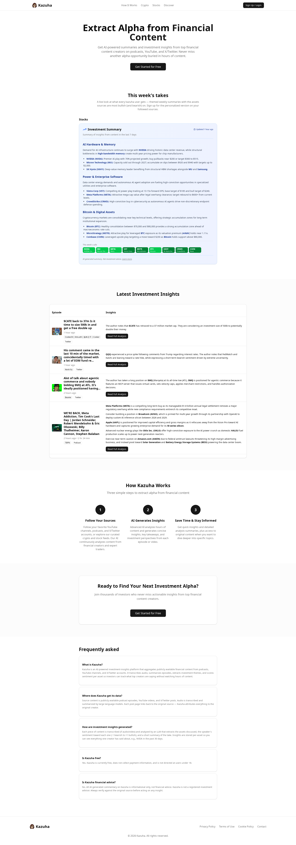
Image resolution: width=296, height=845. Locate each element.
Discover (169, 5)
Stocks (156, 5)
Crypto (145, 5)
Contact (261, 826)
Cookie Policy (246, 826)
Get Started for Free (148, 67)
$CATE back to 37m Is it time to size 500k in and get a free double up (80, 324)
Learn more (127, 259)
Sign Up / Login (253, 5)
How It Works (129, 5)
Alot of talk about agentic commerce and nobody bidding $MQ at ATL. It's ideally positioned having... (82, 383)
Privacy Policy (207, 826)
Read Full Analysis (117, 336)
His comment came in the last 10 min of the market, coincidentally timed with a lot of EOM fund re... (82, 355)
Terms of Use (226, 826)
